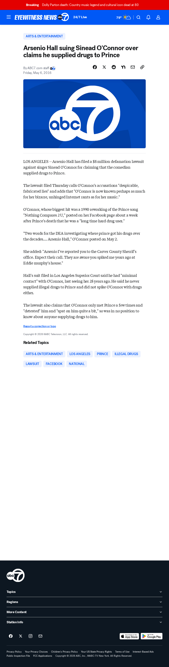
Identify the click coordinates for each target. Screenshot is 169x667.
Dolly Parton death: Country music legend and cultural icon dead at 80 (82, 5)
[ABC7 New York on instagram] (30, 636)
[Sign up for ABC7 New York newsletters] (40, 636)
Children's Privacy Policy (64, 651)
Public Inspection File (18, 656)
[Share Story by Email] (132, 67)
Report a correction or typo (39, 326)
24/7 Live (80, 17)
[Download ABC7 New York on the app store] (129, 636)
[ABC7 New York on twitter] (20, 636)
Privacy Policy (14, 651)
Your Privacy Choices (36, 651)
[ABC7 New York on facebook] (11, 636)
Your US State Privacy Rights (96, 651)
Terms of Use (122, 651)
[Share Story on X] (104, 67)
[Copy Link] (142, 67)
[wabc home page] (16, 575)
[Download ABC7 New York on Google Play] (151, 636)
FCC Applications (42, 656)
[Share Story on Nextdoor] (123, 67)
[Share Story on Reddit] (113, 67)
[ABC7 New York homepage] (42, 17)
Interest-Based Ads (143, 651)
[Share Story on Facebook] (94, 67)
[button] (8, 17)
